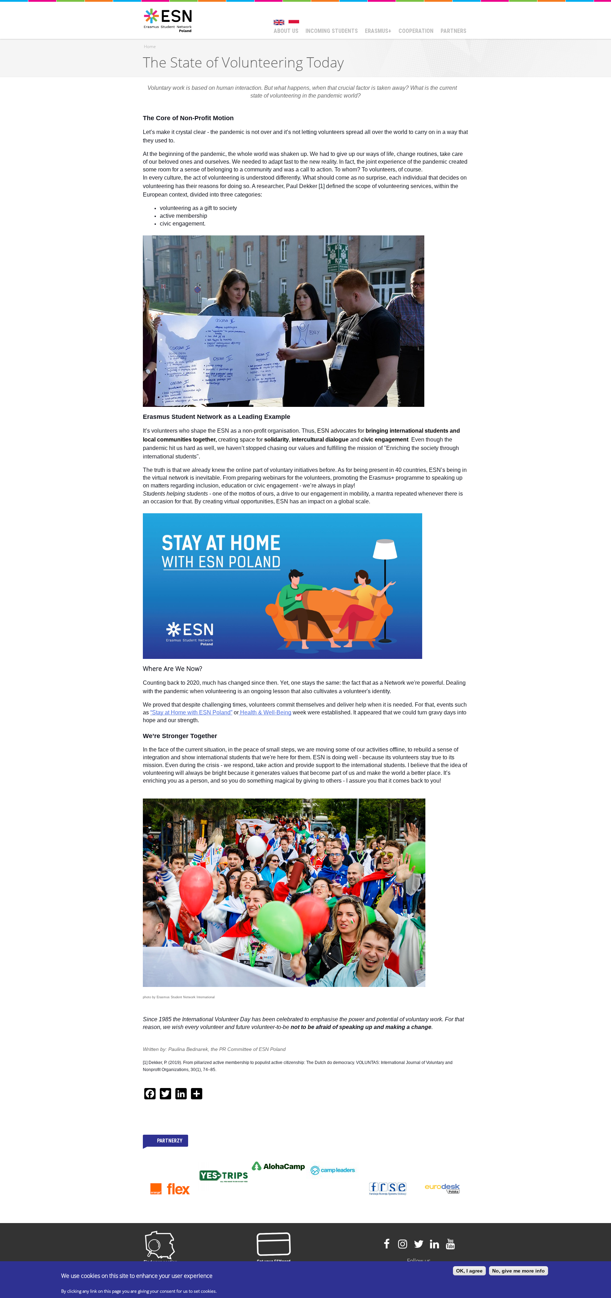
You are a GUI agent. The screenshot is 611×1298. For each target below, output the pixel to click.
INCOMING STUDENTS (332, 31)
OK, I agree (469, 1271)
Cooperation (415, 31)
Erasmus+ (378, 31)
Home (150, 46)
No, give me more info (518, 1271)
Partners (453, 31)
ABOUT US (286, 31)
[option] (170, 1166)
